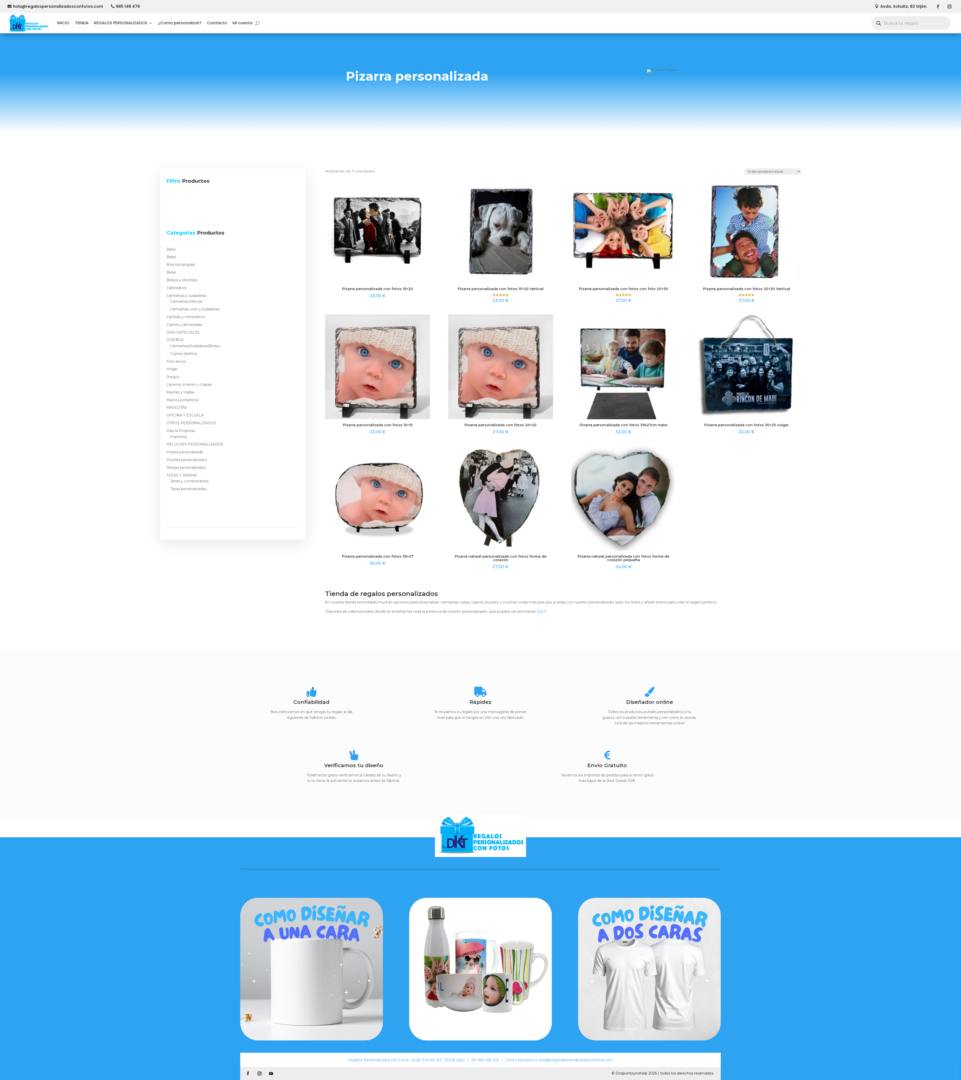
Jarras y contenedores (189, 481)
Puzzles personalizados (186, 460)
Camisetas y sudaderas (186, 295)
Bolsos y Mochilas (181, 280)
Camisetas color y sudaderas (194, 309)
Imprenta (178, 437)
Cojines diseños (183, 353)
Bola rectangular (180, 264)
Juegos (172, 376)
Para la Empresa (180, 430)
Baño (171, 249)
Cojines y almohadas (184, 324)
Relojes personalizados (186, 467)
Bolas (171, 272)
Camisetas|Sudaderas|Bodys (195, 346)
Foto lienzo (176, 361)
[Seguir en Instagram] (949, 7)
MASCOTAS (176, 407)
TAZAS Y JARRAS (181, 475)
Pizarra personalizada (184, 452)
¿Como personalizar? (179, 23)
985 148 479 (128, 6)
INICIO (63, 23)
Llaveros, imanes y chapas (189, 384)
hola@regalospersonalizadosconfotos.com (58, 6)
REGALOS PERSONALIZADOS (120, 23)
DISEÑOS (175, 340)
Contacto (217, 23)
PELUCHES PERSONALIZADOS (194, 444)
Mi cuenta (242, 23)
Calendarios (176, 288)
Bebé (171, 257)
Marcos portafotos (182, 400)
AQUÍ (541, 611)
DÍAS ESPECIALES (183, 332)
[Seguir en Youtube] (271, 1073)
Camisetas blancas (186, 301)
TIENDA (82, 23)
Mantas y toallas (180, 392)
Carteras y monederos (185, 317)
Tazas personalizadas (188, 489)
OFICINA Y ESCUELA (185, 415)
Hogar (171, 369)
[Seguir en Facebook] (938, 7)
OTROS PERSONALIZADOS (191, 423)
